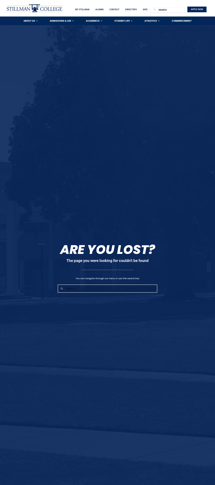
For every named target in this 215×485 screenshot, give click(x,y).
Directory (131, 9)
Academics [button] (93, 20)
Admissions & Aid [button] (60, 20)
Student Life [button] (122, 20)
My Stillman (82, 9)
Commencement (182, 20)
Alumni (99, 9)
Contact (114, 9)
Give (145, 9)
